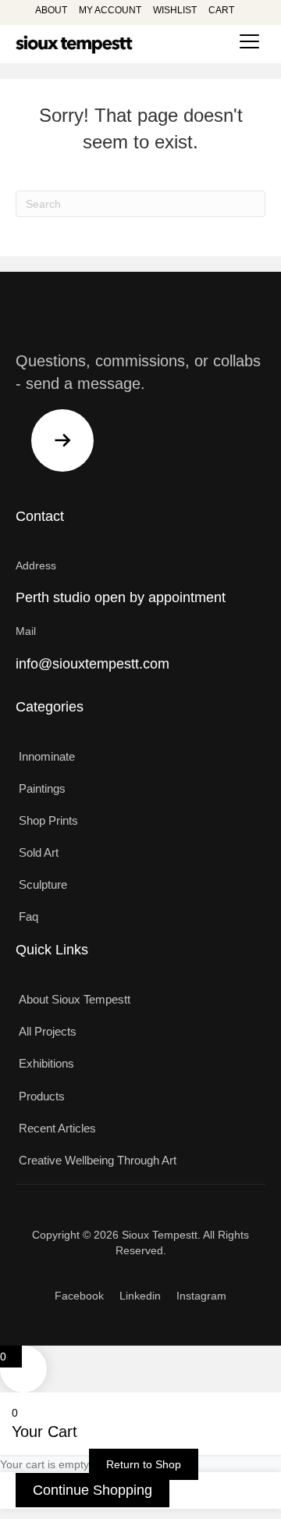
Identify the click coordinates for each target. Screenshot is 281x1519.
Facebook (79, 1295)
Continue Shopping (92, 1490)
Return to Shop (143, 1464)
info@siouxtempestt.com (92, 664)
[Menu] (249, 42)
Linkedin (140, 1295)
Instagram (201, 1295)
